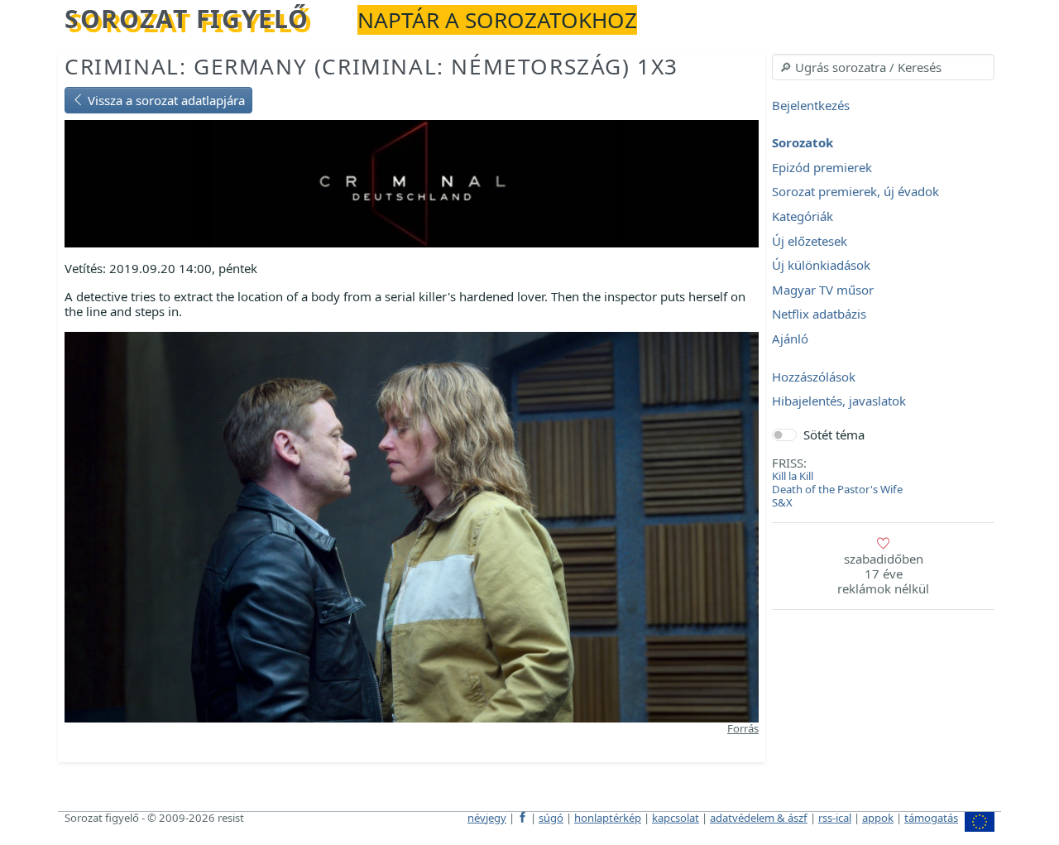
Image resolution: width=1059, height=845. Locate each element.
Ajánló (790, 338)
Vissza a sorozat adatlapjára (164, 100)
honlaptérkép (607, 817)
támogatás (931, 817)
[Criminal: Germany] (412, 182)
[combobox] (883, 67)
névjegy (486, 817)
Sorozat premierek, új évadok (855, 192)
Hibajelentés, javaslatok (839, 401)
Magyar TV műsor (823, 289)
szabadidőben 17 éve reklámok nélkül (883, 573)
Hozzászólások (813, 376)
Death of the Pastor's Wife (837, 489)
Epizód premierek (822, 167)
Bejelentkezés (811, 105)
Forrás (743, 728)
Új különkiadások (821, 265)
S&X (782, 502)
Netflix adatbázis (819, 314)
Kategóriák (802, 216)
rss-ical (834, 817)
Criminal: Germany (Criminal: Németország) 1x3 (371, 66)
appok (878, 817)
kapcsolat (675, 817)
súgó (551, 817)
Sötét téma (834, 434)
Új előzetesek (809, 241)
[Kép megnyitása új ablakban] (412, 525)
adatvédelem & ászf (758, 817)
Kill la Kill (792, 475)
